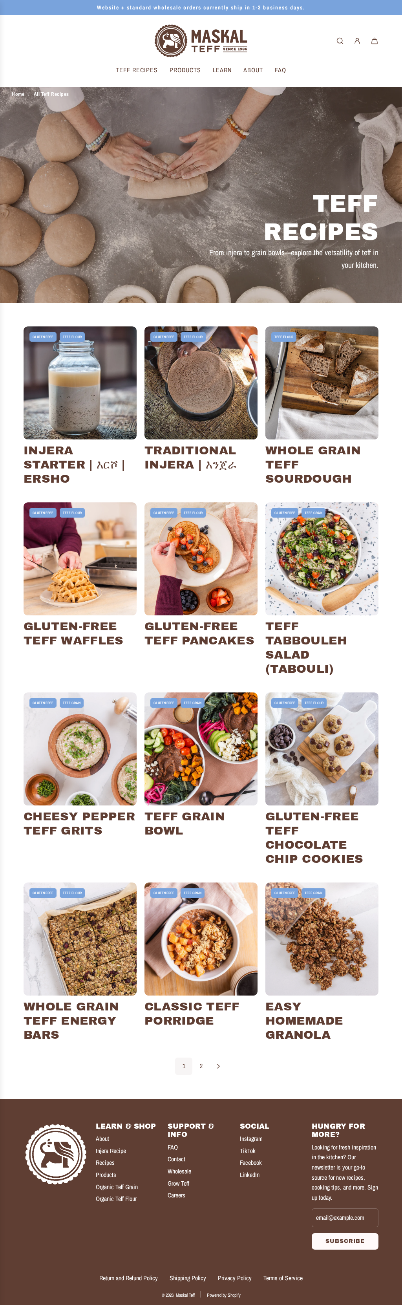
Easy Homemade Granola (304, 1020)
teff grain (313, 513)
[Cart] (374, 40)
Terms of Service (283, 1278)
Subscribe (345, 1241)
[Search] (340, 40)
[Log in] (357, 40)
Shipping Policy (188, 1278)
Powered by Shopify (224, 1295)
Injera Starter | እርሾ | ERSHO (74, 464)
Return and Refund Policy (128, 1278)
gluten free (43, 337)
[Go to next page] (218, 1066)
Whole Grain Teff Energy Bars (71, 1020)
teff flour (72, 337)
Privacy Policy (235, 1278)
